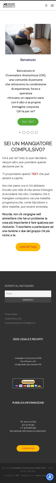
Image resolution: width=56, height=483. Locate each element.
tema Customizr (43, 475)
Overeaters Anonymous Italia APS (28, 468)
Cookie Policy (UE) (13, 318)
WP (17, 475)
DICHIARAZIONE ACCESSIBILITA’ (20, 323)
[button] (19, 132)
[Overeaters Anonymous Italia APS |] (9, 5)
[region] (28, 75)
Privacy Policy (11, 314)
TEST (34, 174)
